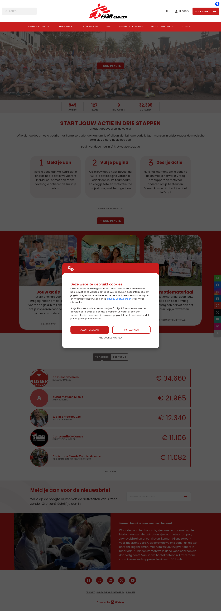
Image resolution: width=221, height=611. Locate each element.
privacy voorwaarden (119, 298)
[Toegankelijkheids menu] (217, 4)
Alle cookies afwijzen (110, 337)
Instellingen (131, 329)
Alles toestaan (89, 329)
